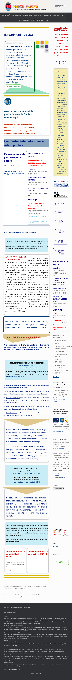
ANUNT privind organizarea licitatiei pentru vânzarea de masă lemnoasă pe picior (62, 110)
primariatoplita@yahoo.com (15, 376)
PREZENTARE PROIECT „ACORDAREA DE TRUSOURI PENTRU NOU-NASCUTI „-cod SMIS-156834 (62, 125)
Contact (15, 82)
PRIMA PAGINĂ (5, 15)
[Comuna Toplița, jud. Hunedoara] (27, 6)
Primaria (36, 15)
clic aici (61, 448)
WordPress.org (57, 554)
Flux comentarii (57, 552)
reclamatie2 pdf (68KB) (32, 482)
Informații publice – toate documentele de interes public (19, 79)
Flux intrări (56, 549)
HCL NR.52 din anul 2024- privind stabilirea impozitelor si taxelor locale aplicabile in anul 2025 (14, 173)
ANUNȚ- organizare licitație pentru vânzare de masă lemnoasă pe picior (62, 90)
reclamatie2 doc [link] (18, 482)
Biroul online (56, 15)
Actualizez (56, 377)
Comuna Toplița (16, 15)
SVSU (63, 15)
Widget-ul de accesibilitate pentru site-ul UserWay (38, 627)
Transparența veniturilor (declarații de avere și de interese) (18, 74)
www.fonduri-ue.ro (58, 432)
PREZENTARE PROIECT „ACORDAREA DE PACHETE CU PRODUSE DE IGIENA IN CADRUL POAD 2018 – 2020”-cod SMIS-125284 (62, 163)
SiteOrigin (38, 673)
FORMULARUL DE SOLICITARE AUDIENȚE (38, 221)
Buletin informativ (17, 65)
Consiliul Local (27, 15)
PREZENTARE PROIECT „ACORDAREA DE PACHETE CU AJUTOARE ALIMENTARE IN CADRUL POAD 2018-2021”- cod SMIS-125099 (62, 143)
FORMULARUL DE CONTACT (38, 217)
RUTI (20, 20)
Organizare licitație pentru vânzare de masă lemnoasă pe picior (62, 101)
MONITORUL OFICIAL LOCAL (39, 20)
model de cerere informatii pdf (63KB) (26, 368)
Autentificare (56, 547)
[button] (69, 17)
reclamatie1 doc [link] (18, 473)
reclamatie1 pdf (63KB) (32, 473)
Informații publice (45, 15)
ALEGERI (26, 20)
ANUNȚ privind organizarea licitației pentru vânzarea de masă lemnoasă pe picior (62, 79)
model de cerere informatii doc (27, 365)
